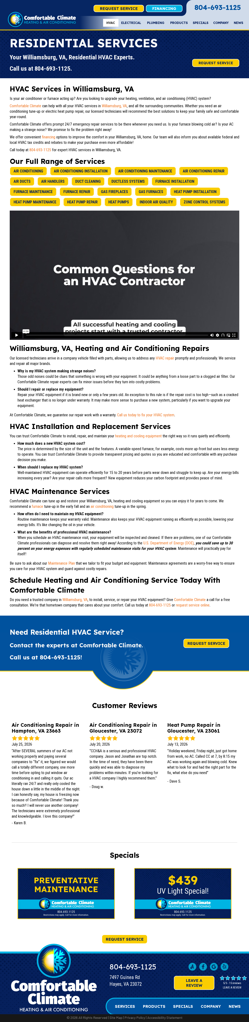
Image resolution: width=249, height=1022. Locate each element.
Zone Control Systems (204, 202)
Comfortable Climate (25, 106)
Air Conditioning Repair (203, 171)
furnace (37, 506)
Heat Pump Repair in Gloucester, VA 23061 (193, 728)
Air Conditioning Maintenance (145, 171)
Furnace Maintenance (33, 191)
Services (125, 1006)
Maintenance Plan (61, 563)
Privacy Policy (134, 1017)
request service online (193, 605)
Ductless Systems (128, 181)
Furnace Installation (174, 181)
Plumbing (155, 23)
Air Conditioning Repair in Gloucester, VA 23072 (123, 728)
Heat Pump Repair (82, 202)
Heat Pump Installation (195, 191)
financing (48, 137)
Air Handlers (53, 181)
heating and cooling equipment (138, 436)
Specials (200, 23)
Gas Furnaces (151, 191)
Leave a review (232, 987)
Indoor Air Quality (156, 202)
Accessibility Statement (164, 1017)
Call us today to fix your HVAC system (145, 415)
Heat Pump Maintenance (35, 202)
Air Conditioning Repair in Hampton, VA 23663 (45, 728)
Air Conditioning (28, 171)
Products (179, 23)
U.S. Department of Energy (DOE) (168, 543)
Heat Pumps (118, 202)
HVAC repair (165, 358)
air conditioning (102, 506)
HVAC (110, 23)
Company (221, 23)
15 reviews (235, 983)
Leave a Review (194, 983)
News (238, 23)
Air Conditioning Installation (81, 171)
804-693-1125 (218, 7)
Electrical (131, 23)
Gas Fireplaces (114, 191)
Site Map (116, 1017)
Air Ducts (22, 181)
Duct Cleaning (88, 181)
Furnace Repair (76, 191)
